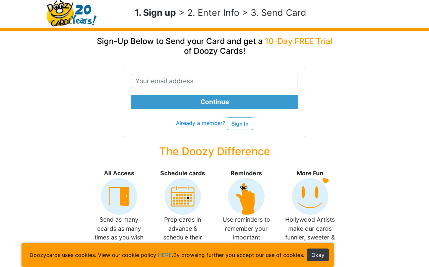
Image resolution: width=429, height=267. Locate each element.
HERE (165, 255)
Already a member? (201, 123)
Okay (317, 255)
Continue (214, 102)
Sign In (240, 123)
